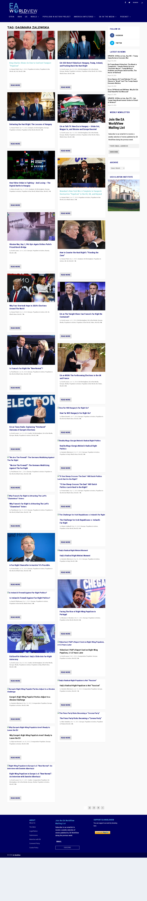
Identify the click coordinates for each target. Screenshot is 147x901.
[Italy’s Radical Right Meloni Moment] (81, 550)
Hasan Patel (15, 69)
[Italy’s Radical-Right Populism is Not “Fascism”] (81, 680)
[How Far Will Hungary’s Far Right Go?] (81, 408)
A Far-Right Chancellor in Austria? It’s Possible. (29, 565)
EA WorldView (16, 855)
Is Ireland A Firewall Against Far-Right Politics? (29, 598)
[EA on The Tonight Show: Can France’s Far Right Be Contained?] (81, 296)
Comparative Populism (39, 703)
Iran (20, 17)
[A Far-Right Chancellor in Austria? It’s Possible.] (31, 547)
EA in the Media (107, 17)
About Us (32, 823)
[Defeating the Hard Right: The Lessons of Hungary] (31, 106)
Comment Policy (34, 843)
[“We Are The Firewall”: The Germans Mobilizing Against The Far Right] (31, 459)
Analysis (30, 128)
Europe (46, 128)
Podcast (124, 17)
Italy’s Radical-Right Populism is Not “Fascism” (80, 685)
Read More (15, 85)
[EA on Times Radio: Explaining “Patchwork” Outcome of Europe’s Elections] (31, 409)
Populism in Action (33, 69)
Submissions (33, 835)
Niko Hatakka (65, 722)
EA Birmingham (39, 128)
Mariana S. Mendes (67, 618)
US (26, 17)
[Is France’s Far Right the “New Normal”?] (31, 350)
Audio (30, 433)
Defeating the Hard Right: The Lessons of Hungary (30, 124)
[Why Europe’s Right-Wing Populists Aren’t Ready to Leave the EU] (31, 729)
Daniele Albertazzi (17, 703)
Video (100, 71)
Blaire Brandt (15, 189)
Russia (47, 251)
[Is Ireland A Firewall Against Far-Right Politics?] (31, 593)
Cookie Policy (33, 848)
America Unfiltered (83, 17)
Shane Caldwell (66, 526)
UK (14, 71)
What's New (39, 191)
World (34, 17)
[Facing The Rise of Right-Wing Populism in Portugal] (81, 593)
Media (17, 435)
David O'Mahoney (16, 601)
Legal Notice (33, 831)
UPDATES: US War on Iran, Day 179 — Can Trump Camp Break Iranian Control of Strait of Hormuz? (123, 100)
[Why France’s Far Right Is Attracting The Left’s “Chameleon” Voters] (31, 497)
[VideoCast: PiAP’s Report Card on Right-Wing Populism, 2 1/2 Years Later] (81, 643)
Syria (11, 17)
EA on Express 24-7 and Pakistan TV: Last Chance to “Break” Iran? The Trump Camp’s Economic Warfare (123, 81)
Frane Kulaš (15, 569)
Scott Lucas (15, 251)
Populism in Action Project (57, 17)
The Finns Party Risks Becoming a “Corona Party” (81, 718)
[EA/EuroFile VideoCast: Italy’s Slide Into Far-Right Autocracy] (31, 638)
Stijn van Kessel (16, 742)
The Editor (32, 827)
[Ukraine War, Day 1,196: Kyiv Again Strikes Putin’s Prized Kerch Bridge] (31, 226)
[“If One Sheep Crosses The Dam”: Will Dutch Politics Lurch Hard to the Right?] (81, 478)
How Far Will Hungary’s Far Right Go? (75, 413)
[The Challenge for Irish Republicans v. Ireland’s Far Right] (81, 515)
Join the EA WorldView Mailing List (117, 123)
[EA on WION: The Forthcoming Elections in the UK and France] (81, 357)
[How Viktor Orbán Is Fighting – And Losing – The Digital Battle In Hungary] (31, 165)
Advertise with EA (35, 839)
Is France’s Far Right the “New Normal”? (26, 368)
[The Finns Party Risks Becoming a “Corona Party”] (81, 713)
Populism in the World (28, 130)
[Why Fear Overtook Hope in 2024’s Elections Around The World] (31, 288)
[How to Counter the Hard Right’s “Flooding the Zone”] (81, 234)
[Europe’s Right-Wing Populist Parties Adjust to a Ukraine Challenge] (31, 690)
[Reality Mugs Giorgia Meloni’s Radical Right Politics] (81, 440)
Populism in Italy (36, 665)
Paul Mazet (14, 372)
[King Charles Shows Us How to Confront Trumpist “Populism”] (31, 45)
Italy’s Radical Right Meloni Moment (75, 555)
